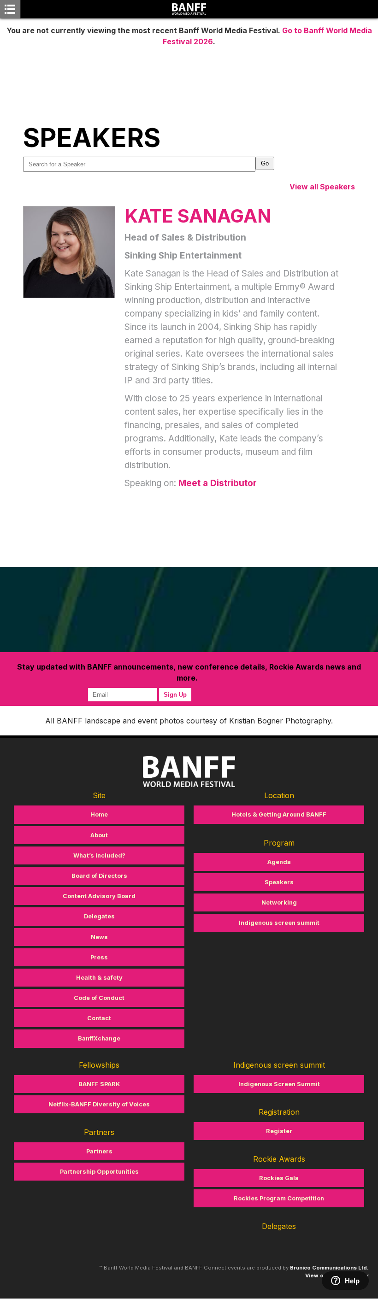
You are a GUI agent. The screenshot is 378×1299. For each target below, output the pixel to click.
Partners (99, 1151)
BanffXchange (99, 1038)
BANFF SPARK (99, 1084)
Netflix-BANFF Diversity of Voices (99, 1104)
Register (279, 1131)
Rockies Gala (279, 1178)
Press (99, 957)
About (99, 835)
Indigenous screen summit (279, 922)
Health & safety (99, 977)
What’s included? (99, 855)
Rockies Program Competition (279, 1198)
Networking (279, 902)
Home (99, 814)
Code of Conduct (99, 997)
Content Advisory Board (99, 896)
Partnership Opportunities (99, 1171)
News (99, 937)
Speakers (279, 882)
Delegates (99, 916)
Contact (99, 1018)
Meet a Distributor (217, 483)
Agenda (279, 861)
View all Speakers (322, 186)
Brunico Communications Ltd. (329, 1267)
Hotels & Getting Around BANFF (278, 814)
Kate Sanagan (198, 216)
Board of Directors (99, 875)
